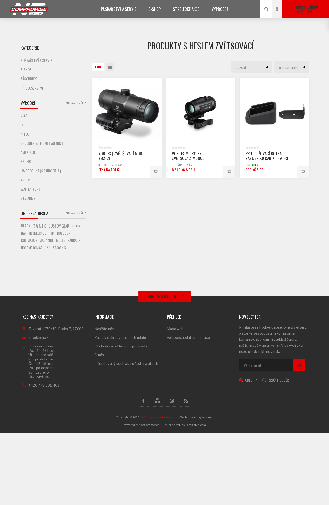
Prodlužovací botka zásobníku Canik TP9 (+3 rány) (267, 158)
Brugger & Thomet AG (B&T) (42, 143)
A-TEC (25, 134)
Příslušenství (32, 87)
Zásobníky (29, 78)
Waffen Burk (30, 189)
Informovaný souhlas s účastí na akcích (126, 363)
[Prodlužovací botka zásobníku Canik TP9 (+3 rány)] (274, 113)
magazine (46, 240)
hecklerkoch (38, 232)
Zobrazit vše (74, 102)
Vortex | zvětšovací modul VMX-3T (122, 156)
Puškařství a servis (37, 60)
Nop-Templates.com (192, 425)
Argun (26, 179)
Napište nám (104, 328)
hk (52, 232)
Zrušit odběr (278, 380)
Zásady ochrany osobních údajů (120, 337)
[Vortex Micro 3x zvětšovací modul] (200, 113)
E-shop (26, 69)
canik (39, 225)
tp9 (48, 247)
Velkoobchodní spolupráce (188, 337)
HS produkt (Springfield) (41, 170)
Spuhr (26, 161)
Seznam (110, 67)
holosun (63, 232)
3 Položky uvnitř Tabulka (98, 67)
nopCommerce (149, 425)
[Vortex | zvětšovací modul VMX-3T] (127, 113)
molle (60, 240)
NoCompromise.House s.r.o (159, 417)
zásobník (59, 247)
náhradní (74, 240)
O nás (99, 355)
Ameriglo (28, 152)
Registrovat (281, 13)
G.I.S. (24, 124)
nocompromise (31, 247)
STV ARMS (28, 198)
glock (76, 225)
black (25, 225)
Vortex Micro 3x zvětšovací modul (188, 156)
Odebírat (252, 380)
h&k (23, 233)
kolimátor (29, 240)
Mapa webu (176, 328)
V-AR (24, 115)
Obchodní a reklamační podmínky (121, 346)
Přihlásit (281, 4)
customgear (58, 226)
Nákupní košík (304, 9)
